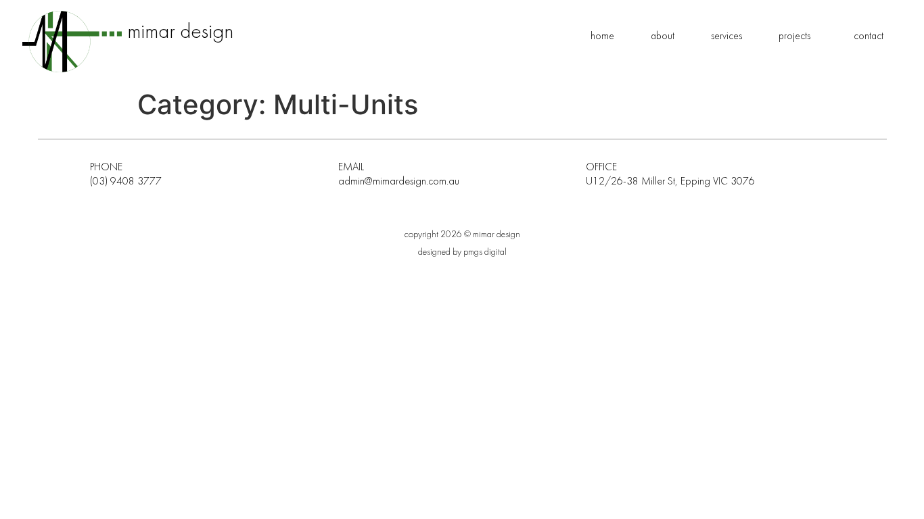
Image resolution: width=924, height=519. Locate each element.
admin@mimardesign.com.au (398, 181)
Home (602, 36)
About (662, 36)
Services (726, 36)
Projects (794, 36)
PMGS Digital (485, 251)
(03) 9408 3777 (126, 181)
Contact (868, 36)
